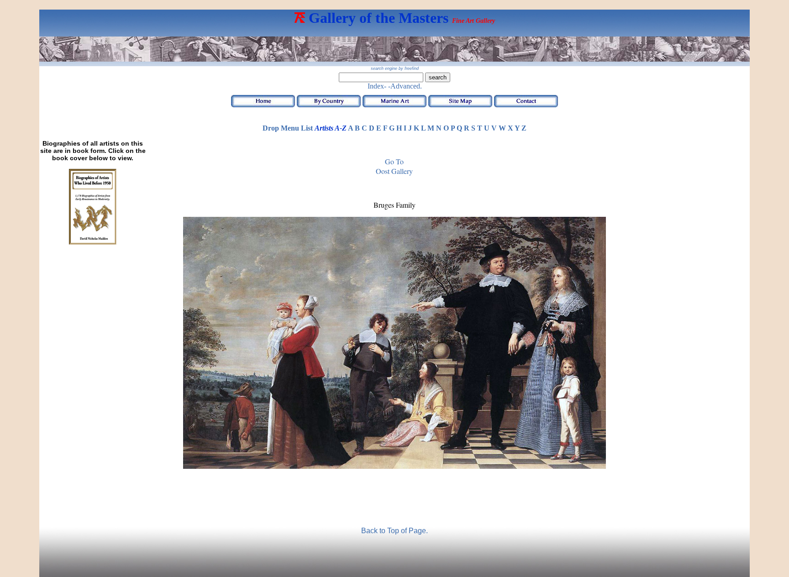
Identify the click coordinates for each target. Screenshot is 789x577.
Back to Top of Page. (394, 531)
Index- (377, 86)
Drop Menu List (288, 128)
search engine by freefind (395, 68)
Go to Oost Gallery (394, 166)
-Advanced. (405, 86)
